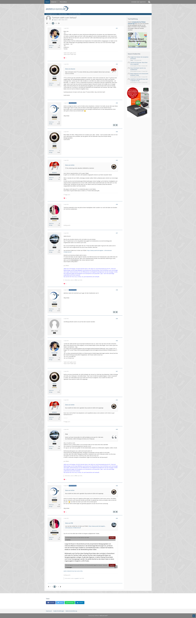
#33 (117, 103)
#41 (117, 371)
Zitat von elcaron (70, 69)
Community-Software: (98, 615)
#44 (117, 485)
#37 (117, 233)
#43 (117, 429)
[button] (51, 602)
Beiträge (50, 47)
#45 (117, 518)
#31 (117, 28)
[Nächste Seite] (59, 23)
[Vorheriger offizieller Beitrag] (114, 125)
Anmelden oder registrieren (138, 2)
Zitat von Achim (69, 165)
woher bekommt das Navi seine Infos (73, 571)
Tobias (131, 60)
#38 (117, 290)
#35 (117, 160)
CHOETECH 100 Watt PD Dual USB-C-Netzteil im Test (139, 79)
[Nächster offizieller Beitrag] (116, 125)
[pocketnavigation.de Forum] (98, 8)
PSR (76, 280)
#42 (117, 400)
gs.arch (77, 578)
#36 (117, 204)
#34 (117, 131)
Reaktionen (51, 45)
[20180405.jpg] (91, 552)
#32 (117, 64)
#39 (117, 318)
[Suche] (149, 2)
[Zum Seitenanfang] (193, 615)
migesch (56, 19)
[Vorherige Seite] (47, 23)
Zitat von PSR (69, 523)
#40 (117, 340)
